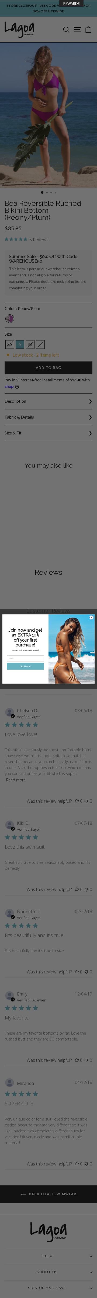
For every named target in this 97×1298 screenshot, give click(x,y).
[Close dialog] (91, 617)
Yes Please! (25, 666)
